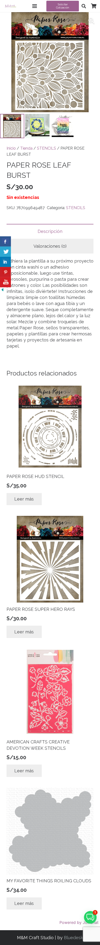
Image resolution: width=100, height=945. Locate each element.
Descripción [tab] (50, 231)
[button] (84, 6)
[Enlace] (10, 6)
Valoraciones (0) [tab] (50, 246)
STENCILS (46, 148)
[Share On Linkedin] (5, 262)
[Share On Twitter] (5, 252)
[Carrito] (93, 6)
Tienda (26, 148)
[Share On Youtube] (5, 282)
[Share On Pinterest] (5, 272)
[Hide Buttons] (2, 290)
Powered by (79, 922)
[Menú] (34, 6)
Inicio (11, 148)
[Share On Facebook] (5, 241)
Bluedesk (73, 937)
